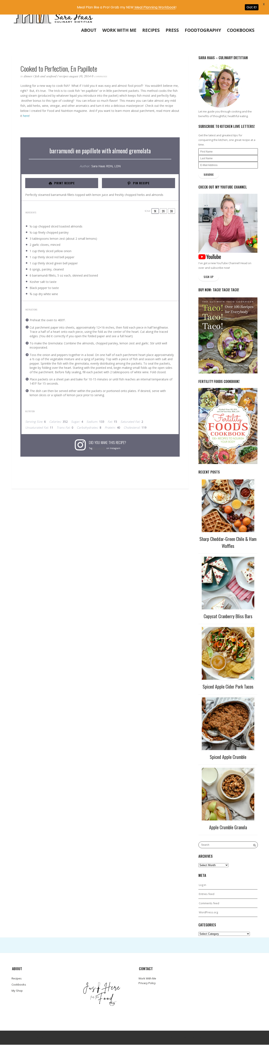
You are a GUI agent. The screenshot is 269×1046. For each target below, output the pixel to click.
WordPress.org (208, 912)
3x (171, 211)
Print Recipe (64, 183)
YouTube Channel (227, 263)
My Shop (17, 990)
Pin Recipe (141, 183)
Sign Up (209, 277)
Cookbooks (240, 30)
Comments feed (209, 903)
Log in (202, 885)
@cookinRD (99, 448)
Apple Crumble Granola (228, 827)
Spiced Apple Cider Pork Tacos (228, 686)
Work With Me (119, 30)
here (26, 116)
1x (155, 211)
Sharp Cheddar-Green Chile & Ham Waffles (227, 542)
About (88, 30)
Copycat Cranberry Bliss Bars (228, 616)
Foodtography (203, 30)
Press (172, 30)
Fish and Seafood (46, 76)
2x (163, 211)
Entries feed (206, 894)
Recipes (151, 30)
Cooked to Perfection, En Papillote (58, 69)
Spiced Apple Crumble (228, 756)
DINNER (28, 76)
